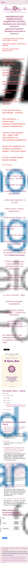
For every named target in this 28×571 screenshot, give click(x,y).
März (7, 402)
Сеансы (4, 23)
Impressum (12, 548)
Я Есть (3, 13)
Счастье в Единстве (8, 10)
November (8, 395)
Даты (3, 20)
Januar (7, 409)
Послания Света (7, 27)
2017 (5, 417)
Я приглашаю (6, 6)
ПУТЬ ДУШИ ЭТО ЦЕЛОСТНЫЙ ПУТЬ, (15, 498)
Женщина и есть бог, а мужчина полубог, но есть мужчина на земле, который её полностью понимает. (15, 486)
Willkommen (5, 548)
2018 (5, 415)
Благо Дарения (6, 17)
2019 (5, 412)
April (7, 400)
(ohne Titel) (6, 441)
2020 (5, 393)
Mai (7, 398)
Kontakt (18, 548)
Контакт (4, 30)
